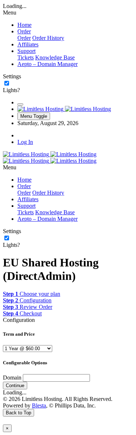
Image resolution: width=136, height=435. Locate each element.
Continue (15, 385)
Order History (48, 38)
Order (24, 38)
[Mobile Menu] (20, 104)
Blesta (39, 405)
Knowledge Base (55, 57)
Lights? (11, 90)
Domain (12, 377)
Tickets (25, 57)
